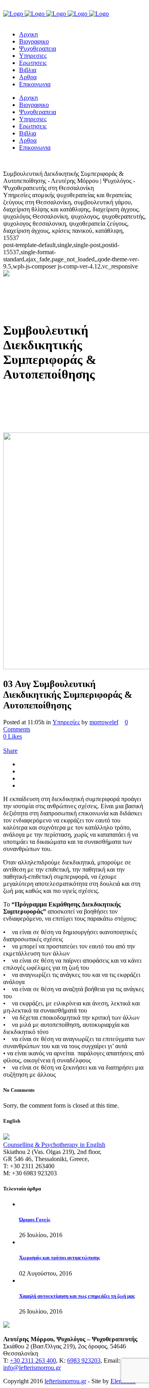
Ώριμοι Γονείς (34, 1219)
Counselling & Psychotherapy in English (54, 1144)
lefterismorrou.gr (65, 1381)
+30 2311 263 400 (33, 1360)
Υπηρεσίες (66, 722)
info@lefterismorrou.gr (32, 1367)
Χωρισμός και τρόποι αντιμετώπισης (59, 1257)
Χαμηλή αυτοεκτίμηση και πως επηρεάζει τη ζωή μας (77, 1296)
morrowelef (103, 722)
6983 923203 (84, 1360)
